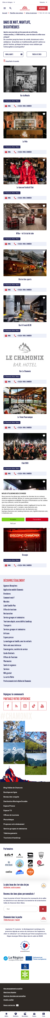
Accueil (4, 13)
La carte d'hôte (8, 677)
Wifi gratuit (7, 673)
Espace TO (7, 810)
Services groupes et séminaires (14, 629)
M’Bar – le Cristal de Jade (25, 233)
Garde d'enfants (9, 653)
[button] (23, 90)
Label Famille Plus (9, 605)
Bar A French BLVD (25, 325)
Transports (7, 625)
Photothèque (8, 820)
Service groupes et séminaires (14, 617)
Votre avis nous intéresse (12, 645)
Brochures (7, 593)
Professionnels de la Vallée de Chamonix (17, 681)
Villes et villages (7, 2)
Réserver (42, 8)
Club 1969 (25, 463)
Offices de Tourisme (10, 657)
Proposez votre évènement (13, 824)
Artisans (6, 633)
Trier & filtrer (36, 54)
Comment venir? (9, 597)
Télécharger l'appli (11, 920)
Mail (9, 106)
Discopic (25, 554)
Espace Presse (9, 806)
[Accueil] (25, 8)
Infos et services (31, 13)
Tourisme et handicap (11, 838)
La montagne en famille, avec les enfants (17, 641)
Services (6, 669)
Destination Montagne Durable (15, 801)
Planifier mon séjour (16, 13)
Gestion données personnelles (14, 996)
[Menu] (4, 8)
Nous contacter (9, 1005)
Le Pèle (25, 141)
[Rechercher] (10, 8)
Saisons (42, 2)
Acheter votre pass (11, 887)
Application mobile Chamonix (13, 589)
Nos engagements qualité (12, 989)
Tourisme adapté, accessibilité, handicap (17, 621)
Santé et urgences (9, 665)
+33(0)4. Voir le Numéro (24, 106)
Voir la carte (9, 54)
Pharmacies (7, 661)
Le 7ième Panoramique (25, 417)
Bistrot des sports (25, 279)
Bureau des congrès (11, 797)
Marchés (6, 601)
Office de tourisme (9, 609)
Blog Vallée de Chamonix (13, 788)
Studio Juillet (8, 1000)
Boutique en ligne (10, 792)
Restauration (8, 613)
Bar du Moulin (25, 95)
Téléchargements (10, 833)
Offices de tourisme (11, 815)
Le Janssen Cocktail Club (25, 187)
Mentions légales (9, 992)
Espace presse (8, 637)
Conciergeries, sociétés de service (15, 649)
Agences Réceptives (10, 585)
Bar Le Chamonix (25, 371)
